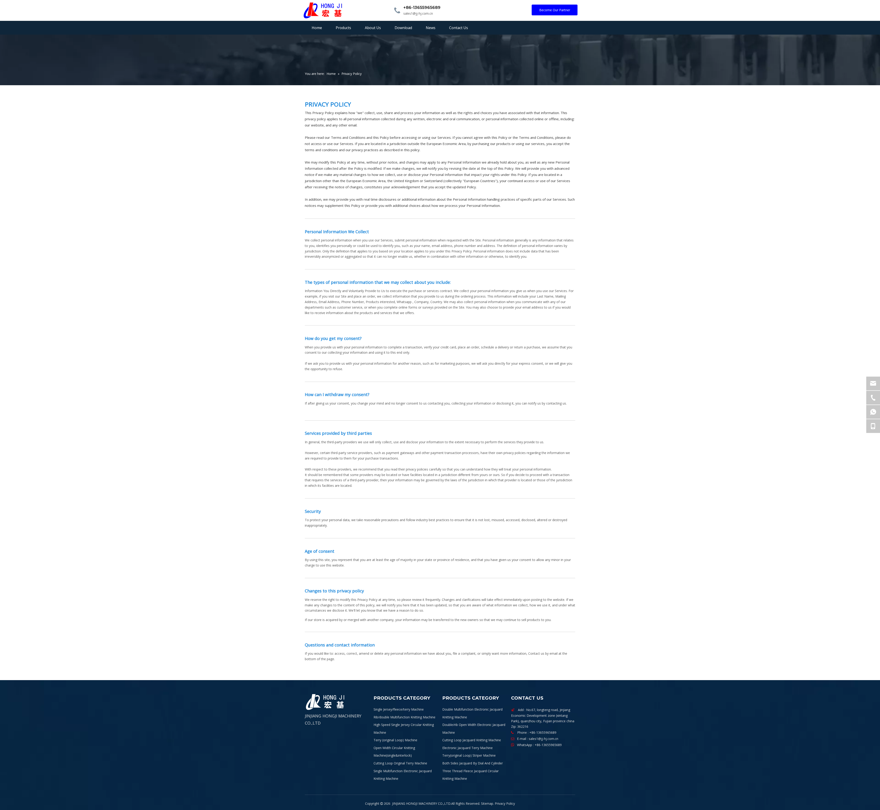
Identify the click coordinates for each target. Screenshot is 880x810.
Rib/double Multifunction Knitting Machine (404, 717)
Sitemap (487, 803)
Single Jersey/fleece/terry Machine (399, 709)
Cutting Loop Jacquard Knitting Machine (471, 740)
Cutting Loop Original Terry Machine (400, 763)
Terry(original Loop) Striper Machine (469, 755)
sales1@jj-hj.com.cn (418, 13)
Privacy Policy (505, 803)
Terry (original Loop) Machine (395, 740)
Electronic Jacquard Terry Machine (467, 748)
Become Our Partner (554, 10)
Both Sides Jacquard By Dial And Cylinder (472, 763)
